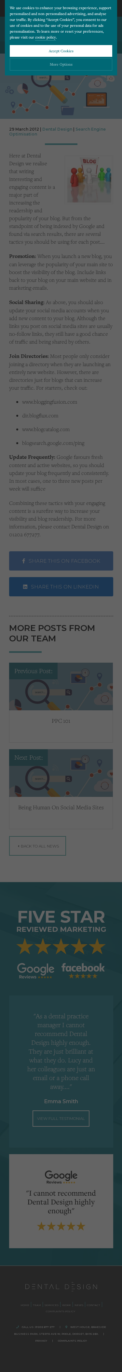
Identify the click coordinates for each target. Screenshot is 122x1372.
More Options (61, 64)
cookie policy (45, 37)
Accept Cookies (61, 50)
